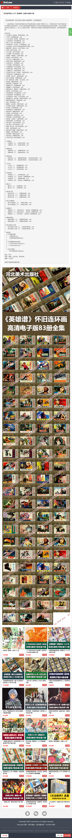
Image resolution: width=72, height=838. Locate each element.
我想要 (21, 654)
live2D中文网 (50, 825)
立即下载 (59, 835)
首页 (7, 7)
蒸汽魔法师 (40, 825)
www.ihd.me (35, 821)
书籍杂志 (15, 7)
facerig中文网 (22, 825)
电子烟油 (31, 825)
